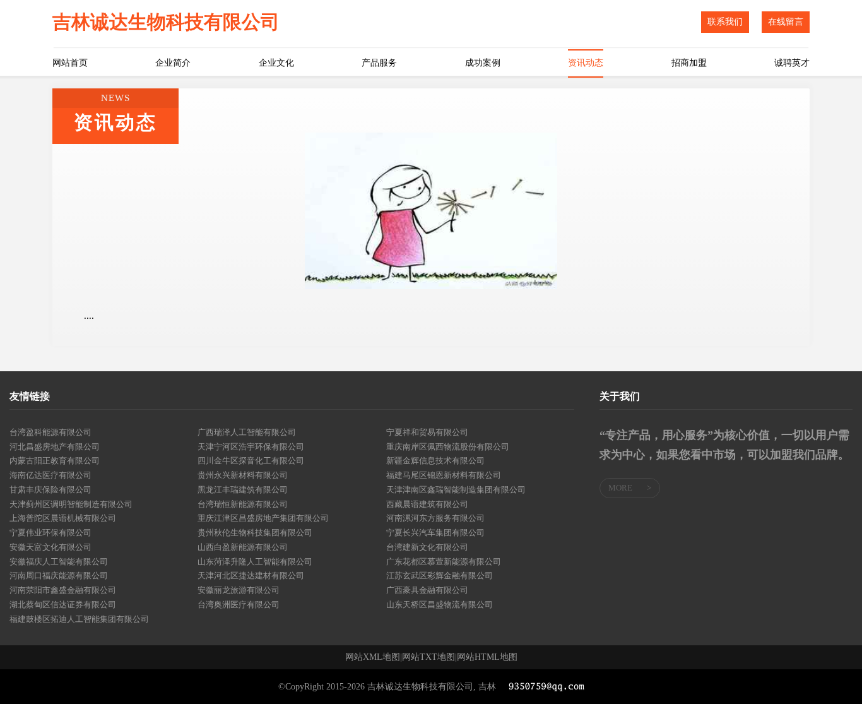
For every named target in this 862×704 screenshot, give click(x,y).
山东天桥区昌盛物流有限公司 (439, 604)
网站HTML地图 (487, 657)
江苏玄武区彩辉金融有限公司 (439, 575)
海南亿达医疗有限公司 (50, 475)
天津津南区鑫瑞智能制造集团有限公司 (456, 489)
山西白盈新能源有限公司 (243, 547)
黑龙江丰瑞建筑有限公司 (243, 489)
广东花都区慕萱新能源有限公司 (443, 561)
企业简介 (173, 63)
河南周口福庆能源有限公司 (58, 575)
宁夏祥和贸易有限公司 (427, 432)
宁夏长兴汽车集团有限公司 (435, 532)
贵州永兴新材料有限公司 (243, 475)
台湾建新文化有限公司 (427, 547)
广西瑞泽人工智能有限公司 (247, 432)
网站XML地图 (372, 657)
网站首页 (70, 63)
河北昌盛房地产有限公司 (54, 446)
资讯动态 (585, 63)
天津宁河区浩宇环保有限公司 (251, 446)
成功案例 (482, 63)
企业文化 (276, 63)
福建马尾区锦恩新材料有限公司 (443, 475)
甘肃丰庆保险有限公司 (50, 489)
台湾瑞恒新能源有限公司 (243, 504)
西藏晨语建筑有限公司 (427, 504)
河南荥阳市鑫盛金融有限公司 (62, 590)
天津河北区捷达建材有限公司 (251, 575)
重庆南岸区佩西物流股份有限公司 (447, 446)
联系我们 (725, 22)
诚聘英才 (792, 63)
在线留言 (785, 22)
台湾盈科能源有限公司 (50, 432)
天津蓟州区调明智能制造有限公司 (71, 504)
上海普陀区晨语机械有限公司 (62, 518)
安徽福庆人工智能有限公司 (58, 561)
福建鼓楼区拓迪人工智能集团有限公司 (79, 619)
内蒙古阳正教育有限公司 (54, 460)
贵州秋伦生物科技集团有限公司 (255, 532)
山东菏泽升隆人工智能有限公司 (255, 561)
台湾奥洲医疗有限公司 (239, 604)
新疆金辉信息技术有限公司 (435, 460)
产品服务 (379, 63)
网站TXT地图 (428, 657)
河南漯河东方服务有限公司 (435, 518)
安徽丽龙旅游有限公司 (239, 590)
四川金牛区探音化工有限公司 (251, 460)
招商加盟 (689, 63)
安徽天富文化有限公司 (50, 547)
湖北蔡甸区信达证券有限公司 (62, 604)
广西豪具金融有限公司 (427, 590)
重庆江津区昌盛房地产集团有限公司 (263, 518)
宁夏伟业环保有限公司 (50, 532)
